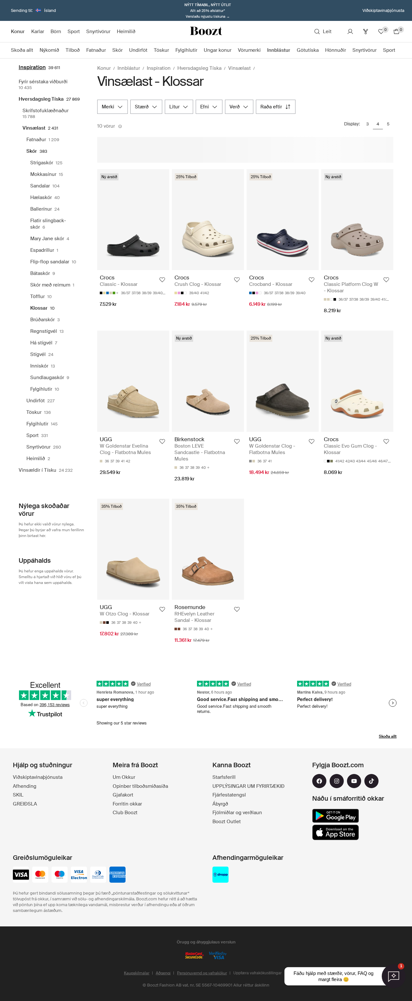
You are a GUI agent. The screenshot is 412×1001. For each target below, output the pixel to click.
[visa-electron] (79, 875)
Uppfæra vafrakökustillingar (257, 973)
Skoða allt (388, 736)
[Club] (365, 31)
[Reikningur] (350, 31)
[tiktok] (371, 781)
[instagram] (337, 781)
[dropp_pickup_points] (220, 875)
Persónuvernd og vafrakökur (202, 973)
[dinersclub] (98, 875)
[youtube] (354, 781)
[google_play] (335, 815)
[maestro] (60, 875)
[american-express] (117, 875)
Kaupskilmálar (136, 973)
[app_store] (335, 832)
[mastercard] (40, 875)
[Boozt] (206, 32)
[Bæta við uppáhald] (162, 280)
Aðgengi (163, 973)
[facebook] (319, 781)
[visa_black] (21, 875)
